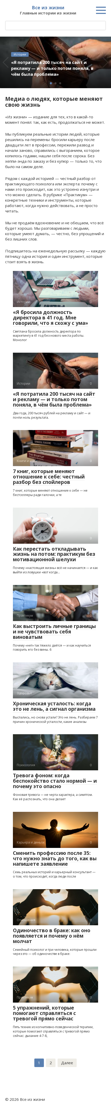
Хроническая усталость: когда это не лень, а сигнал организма (54, 706)
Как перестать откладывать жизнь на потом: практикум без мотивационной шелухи (54, 554)
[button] (51, 83)
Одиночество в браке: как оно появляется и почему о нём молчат (51, 936)
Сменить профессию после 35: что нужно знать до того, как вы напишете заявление (55, 858)
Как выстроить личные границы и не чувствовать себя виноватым (54, 631)
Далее (67, 1062)
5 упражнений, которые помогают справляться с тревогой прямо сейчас (44, 1013)
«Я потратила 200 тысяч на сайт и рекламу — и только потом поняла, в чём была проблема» (54, 399)
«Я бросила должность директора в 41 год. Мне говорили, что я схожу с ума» (50, 317)
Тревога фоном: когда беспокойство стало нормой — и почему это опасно (55, 781)
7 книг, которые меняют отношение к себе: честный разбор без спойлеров (49, 476)
